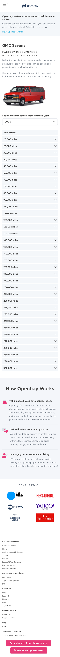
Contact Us (6, 614)
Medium (5, 602)
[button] (30, 132)
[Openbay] (30, 6)
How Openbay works (12, 31)
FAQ (4, 584)
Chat (4, 627)
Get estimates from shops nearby (28, 643)
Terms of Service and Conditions (14, 635)
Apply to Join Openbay (10, 580)
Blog (4, 592)
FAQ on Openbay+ (9, 568)
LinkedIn (5, 599)
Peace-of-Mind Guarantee (11, 562)
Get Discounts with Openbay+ (13, 552)
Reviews (5, 559)
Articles (5, 555)
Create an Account (9, 546)
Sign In (4, 549)
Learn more (6, 577)
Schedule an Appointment (29, 650)
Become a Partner (8, 618)
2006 (8, 122)
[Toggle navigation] (5, 5)
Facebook (5, 596)
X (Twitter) (6, 606)
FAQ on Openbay (8, 565)
